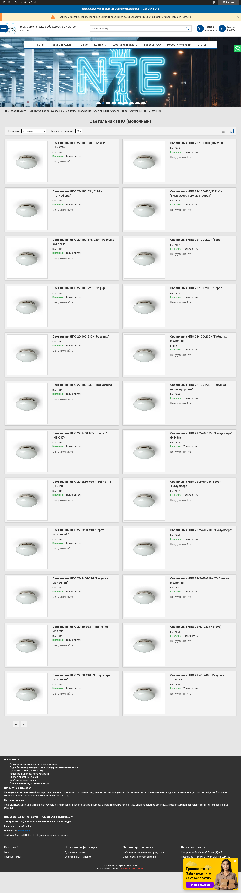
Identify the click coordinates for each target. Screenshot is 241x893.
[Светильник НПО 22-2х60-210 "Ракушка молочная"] (27, 596)
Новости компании (179, 44)
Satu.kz (135, 866)
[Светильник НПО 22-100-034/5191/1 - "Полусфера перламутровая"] (144, 209)
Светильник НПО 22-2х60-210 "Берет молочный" (78, 532)
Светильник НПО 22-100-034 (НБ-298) (196, 143)
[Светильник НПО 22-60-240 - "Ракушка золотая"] (144, 693)
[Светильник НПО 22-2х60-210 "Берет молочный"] (27, 548)
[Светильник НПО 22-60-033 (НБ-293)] (144, 645)
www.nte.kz (24, 830)
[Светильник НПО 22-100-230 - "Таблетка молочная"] (144, 354)
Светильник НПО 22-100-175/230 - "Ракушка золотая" (83, 242)
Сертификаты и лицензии (78, 856)
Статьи (202, 44)
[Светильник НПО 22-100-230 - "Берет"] (144, 306)
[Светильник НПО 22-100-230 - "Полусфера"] (27, 403)
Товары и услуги (61, 44)
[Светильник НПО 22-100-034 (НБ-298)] (144, 161)
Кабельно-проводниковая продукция (143, 852)
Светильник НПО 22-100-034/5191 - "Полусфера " (77, 193)
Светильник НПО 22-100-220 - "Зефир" (79, 288)
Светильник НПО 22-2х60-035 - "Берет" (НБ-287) (79, 435)
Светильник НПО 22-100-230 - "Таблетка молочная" (198, 338)
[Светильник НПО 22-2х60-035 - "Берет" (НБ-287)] (27, 451)
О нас (84, 44)
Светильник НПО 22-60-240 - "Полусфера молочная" (81, 677)
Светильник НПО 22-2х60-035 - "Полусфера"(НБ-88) (201, 435)
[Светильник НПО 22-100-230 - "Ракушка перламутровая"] (144, 403)
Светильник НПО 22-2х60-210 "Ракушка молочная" (80, 580)
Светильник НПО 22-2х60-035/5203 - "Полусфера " (195, 483)
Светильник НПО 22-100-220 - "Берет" (196, 239)
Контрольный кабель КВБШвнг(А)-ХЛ (201, 852)
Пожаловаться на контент (132, 869)
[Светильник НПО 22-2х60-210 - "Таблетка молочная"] (144, 596)
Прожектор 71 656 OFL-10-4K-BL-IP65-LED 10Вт (206, 856)
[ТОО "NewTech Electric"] (10, 28)
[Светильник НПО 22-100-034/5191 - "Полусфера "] (27, 209)
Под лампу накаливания (78, 111)
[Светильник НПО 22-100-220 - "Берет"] (144, 258)
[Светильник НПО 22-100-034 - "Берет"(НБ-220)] (27, 161)
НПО (124, 111)
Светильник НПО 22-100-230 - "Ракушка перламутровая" (198, 387)
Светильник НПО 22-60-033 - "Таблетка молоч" (80, 629)
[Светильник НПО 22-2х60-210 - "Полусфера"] (144, 548)
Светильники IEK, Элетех (106, 111)
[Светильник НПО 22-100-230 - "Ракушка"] (27, 354)
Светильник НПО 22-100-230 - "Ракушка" (80, 336)
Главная (39, 44)
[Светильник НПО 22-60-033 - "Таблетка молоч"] (27, 645)
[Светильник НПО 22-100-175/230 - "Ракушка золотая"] (27, 258)
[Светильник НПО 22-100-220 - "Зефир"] (27, 306)
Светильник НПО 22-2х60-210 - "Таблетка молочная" (199, 580)
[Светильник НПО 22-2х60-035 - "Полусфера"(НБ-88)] (144, 451)
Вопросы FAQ (152, 44)
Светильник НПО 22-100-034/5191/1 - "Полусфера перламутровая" (196, 193)
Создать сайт (21, 2)
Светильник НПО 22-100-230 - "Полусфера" (82, 385)
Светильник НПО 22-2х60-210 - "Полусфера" (201, 530)
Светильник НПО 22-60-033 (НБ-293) (195, 626)
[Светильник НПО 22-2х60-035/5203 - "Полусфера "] (144, 500)
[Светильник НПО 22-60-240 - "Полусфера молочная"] (27, 693)
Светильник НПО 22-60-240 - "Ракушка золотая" (197, 677)
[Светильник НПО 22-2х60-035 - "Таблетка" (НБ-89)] (27, 500)
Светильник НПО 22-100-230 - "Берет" (196, 288)
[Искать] (187, 29)
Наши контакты (12, 856)
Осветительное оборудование (46, 111)
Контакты (100, 44)
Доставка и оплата (125, 44)
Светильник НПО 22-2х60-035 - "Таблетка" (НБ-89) (82, 483)
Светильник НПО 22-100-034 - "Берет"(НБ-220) (78, 145)
